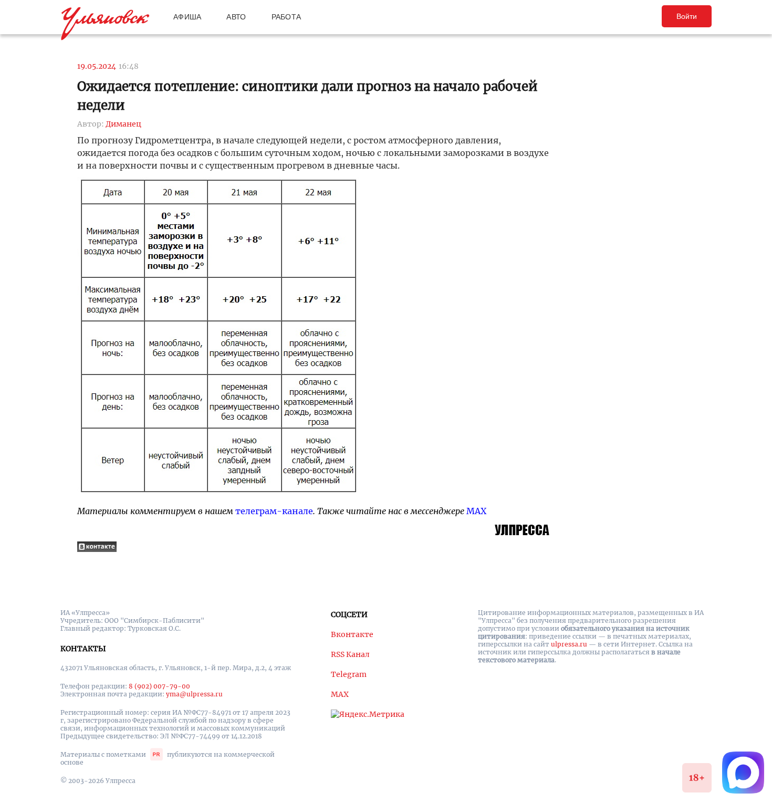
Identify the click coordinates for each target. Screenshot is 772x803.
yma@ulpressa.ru (194, 694)
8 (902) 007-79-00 (159, 686)
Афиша (187, 17)
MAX (476, 511)
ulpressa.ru (569, 644)
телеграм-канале (274, 511)
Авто (236, 17)
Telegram (349, 674)
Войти (686, 16)
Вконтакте (352, 634)
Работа (286, 17)
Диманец (123, 124)
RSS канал (350, 654)
